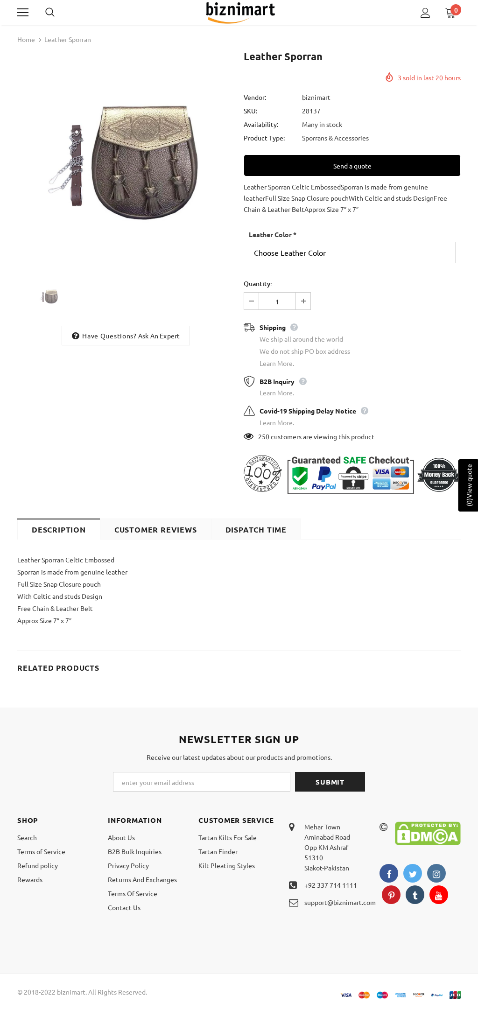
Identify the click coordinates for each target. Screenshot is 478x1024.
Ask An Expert (159, 335)
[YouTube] (438, 894)
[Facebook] (389, 873)
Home (26, 39)
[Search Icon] (59, 12)
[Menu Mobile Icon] (22, 12)
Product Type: (264, 137)
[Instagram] (436, 873)
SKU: (250, 110)
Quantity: (258, 283)
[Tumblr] (415, 894)
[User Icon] (425, 13)
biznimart (316, 97)
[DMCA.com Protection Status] (428, 832)
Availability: (261, 124)
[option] (125, 160)
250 (263, 436)
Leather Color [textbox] (272, 234)
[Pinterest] (391, 894)
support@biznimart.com (340, 902)
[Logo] (240, 12)
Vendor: (255, 97)
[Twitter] (412, 873)
